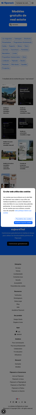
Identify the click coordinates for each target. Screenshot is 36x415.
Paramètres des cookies (24, 219)
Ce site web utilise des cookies (16, 191)
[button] (3, 411)
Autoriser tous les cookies (23, 222)
